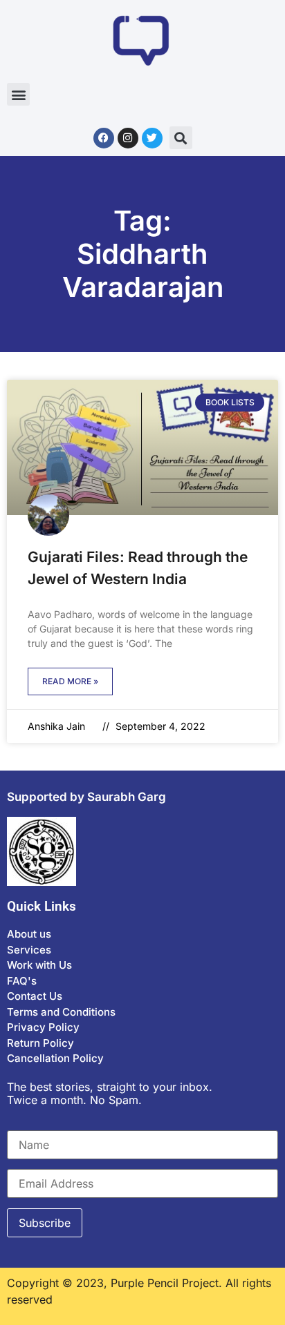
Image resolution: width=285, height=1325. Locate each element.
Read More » (70, 681)
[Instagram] (128, 138)
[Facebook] (103, 138)
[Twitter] (152, 138)
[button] (18, 94)
